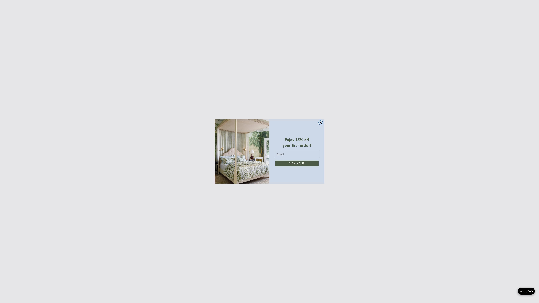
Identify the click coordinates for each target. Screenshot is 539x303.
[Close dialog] (321, 123)
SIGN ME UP (297, 163)
